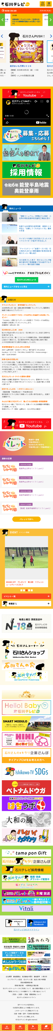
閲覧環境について (35, 994)
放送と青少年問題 (40, 979)
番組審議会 (17, 976)
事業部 (12, 603)
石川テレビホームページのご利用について (17, 988)
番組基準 (37, 976)
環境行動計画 (19, 985)
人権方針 (44, 976)
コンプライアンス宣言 (14, 979)
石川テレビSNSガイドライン (26, 929)
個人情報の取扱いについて (41, 988)
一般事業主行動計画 (31, 985)
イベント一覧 (10, 596)
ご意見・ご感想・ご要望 (20, 994)
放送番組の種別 (27, 976)
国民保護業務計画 (26, 982)
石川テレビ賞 (28, 979)
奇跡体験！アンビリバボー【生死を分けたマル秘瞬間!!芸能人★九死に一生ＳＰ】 (26, 21)
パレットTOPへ (26, 519)
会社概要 (9, 976)
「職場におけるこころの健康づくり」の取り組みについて (26, 991)
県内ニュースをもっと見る (15, 286)
